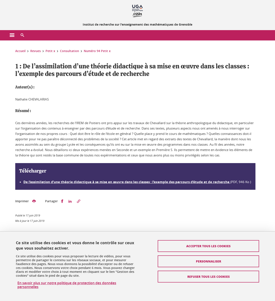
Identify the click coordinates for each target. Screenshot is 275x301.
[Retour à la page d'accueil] (137, 10)
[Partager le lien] (78, 201)
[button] (22, 35)
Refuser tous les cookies (208, 276)
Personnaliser (208, 261)
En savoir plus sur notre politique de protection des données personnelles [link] (66, 285)
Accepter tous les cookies (208, 246)
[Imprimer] (34, 201)
